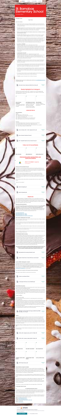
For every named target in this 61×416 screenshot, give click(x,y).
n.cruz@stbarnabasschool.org (40, 80)
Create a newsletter (22, 413)
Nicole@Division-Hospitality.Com (20, 268)
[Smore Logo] (22, 1)
